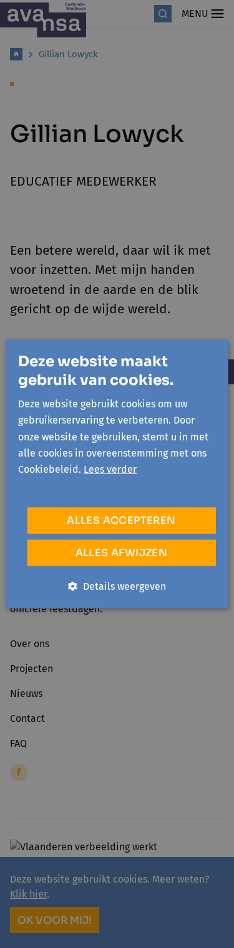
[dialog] (117, 474)
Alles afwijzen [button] (122, 552)
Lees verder (110, 469)
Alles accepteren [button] (121, 519)
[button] (117, 586)
